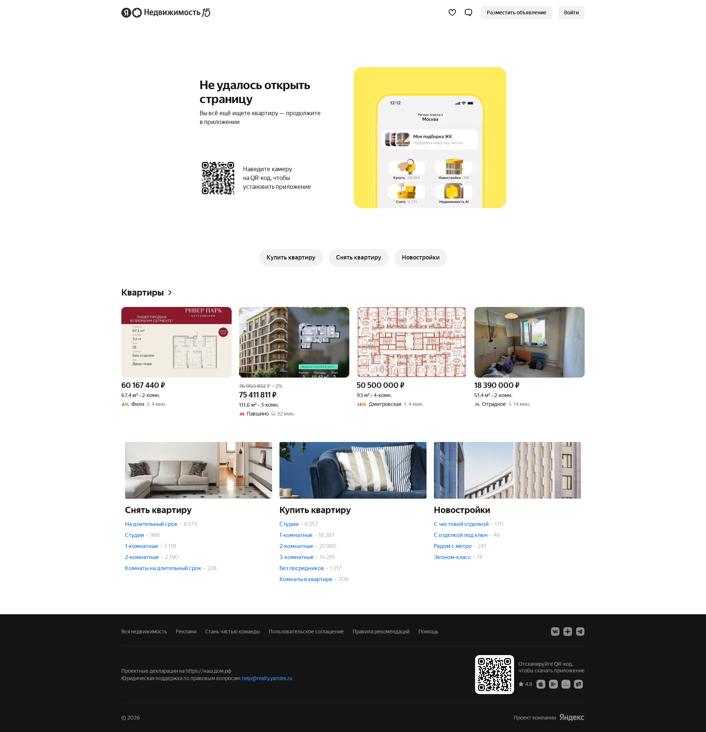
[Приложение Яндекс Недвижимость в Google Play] (553, 684)
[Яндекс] (572, 717)
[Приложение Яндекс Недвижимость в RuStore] (578, 684)
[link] (571, 12)
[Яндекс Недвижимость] (166, 12)
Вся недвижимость (144, 631)
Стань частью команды (232, 631)
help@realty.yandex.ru (267, 678)
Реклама (186, 631)
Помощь (428, 631)
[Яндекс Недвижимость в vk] (555, 631)
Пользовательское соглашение (306, 631)
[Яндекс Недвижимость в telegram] (580, 631)
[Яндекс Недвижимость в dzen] (567, 631)
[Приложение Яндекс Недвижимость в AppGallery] (565, 684)
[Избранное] (452, 12)
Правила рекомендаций (381, 631)
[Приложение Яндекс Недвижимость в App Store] (540, 684)
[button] (468, 12)
